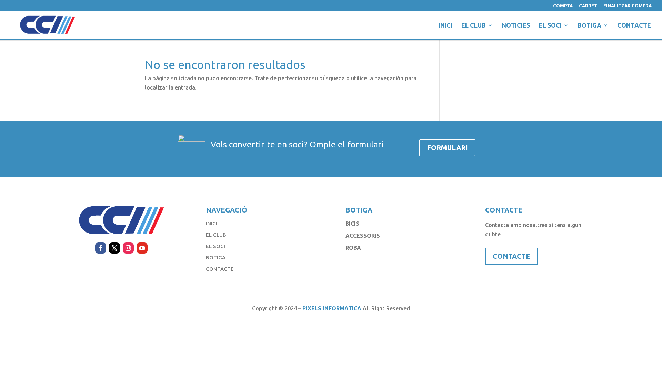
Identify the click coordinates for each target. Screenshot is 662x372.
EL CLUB (473, 26)
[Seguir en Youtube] (142, 248)
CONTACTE (634, 26)
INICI (445, 26)
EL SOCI (550, 26)
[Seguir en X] (114, 248)
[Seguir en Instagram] (128, 248)
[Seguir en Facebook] (100, 248)
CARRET (588, 5)
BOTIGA (589, 26)
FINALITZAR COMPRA (627, 5)
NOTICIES (516, 26)
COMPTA (563, 5)
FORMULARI (447, 148)
